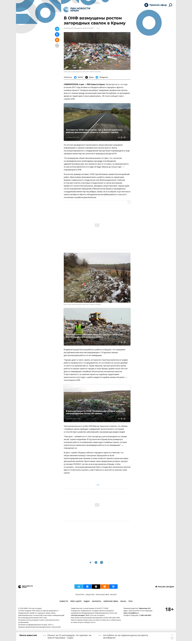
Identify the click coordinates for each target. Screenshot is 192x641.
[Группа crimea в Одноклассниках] (104, 586)
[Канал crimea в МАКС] (113, 586)
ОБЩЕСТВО (90, 594)
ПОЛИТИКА (79, 594)
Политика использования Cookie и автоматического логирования (38, 621)
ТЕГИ (130, 601)
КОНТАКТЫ (96, 601)
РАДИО (87, 601)
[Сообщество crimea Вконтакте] (87, 586)
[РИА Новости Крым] (76, 9)
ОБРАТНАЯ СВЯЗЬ (110, 601)
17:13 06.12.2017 (68, 28)
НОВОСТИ (64, 601)
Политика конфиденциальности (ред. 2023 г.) (35, 625)
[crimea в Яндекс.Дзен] (96, 586)
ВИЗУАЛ (113, 594)
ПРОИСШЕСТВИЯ (102, 594)
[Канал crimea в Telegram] (78, 586)
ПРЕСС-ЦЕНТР (76, 601)
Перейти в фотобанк (95, 72)
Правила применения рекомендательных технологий (39, 627)
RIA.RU (123, 601)
